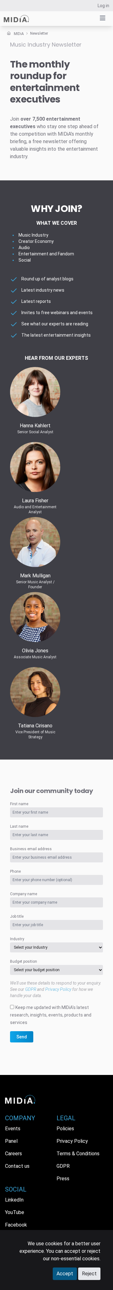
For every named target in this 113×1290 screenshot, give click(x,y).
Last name (19, 826)
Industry (17, 939)
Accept (64, 1274)
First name (19, 804)
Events (12, 1129)
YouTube (14, 1212)
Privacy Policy (58, 989)
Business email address (31, 849)
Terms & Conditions (78, 1154)
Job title (17, 916)
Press (62, 1179)
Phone (15, 871)
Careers (13, 1154)
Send (21, 1036)
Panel (11, 1141)
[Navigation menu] (102, 18)
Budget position (23, 961)
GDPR (30, 989)
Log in (103, 5)
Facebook (16, 1225)
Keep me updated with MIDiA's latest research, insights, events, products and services (50, 1015)
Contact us (17, 1166)
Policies (65, 1129)
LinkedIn (14, 1200)
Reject (89, 1274)
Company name (23, 894)
